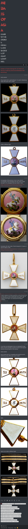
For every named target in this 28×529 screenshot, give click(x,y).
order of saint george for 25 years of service (9, 506)
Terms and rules (4, 527)
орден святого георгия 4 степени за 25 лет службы (11, 515)
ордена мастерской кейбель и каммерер (9, 519)
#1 (26, 75)
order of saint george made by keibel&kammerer (10, 508)
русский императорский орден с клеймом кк (9, 521)
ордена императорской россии (7, 518)
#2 (26, 178)
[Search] (26, 65)
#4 (26, 291)
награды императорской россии (7, 511)
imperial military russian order (8, 503)
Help (15, 527)
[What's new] (23, 65)
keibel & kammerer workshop (20, 503)
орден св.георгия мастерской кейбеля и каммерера (11, 513)
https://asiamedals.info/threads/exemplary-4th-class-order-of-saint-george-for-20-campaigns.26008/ (13, 185)
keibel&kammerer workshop (6, 505)
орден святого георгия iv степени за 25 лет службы (11, 516)
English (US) (4, 526)
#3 (26, 244)
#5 (26, 344)
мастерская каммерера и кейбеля (7, 510)
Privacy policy (10, 527)
